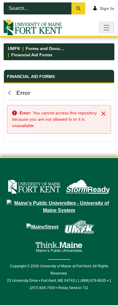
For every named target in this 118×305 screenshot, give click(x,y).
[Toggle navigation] (106, 27)
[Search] (78, 8)
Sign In (107, 8)
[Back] (11, 93)
